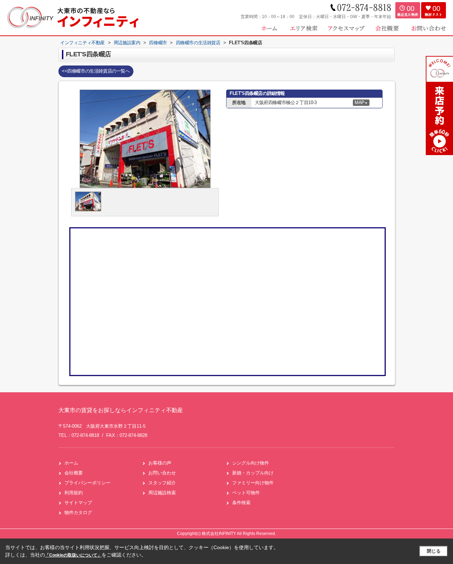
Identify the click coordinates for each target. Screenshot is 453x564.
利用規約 (73, 492)
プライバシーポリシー (87, 482)
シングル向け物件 (250, 463)
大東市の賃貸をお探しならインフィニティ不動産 (120, 410)
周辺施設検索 (162, 492)
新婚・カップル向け (253, 472)
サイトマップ (78, 502)
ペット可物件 (246, 492)
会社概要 (73, 472)
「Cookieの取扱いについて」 (73, 555)
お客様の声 (159, 463)
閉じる (434, 551)
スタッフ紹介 (162, 482)
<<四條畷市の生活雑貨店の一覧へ (96, 71)
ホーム (71, 463)
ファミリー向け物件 (253, 482)
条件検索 (241, 502)
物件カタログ (78, 512)
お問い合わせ (162, 472)
